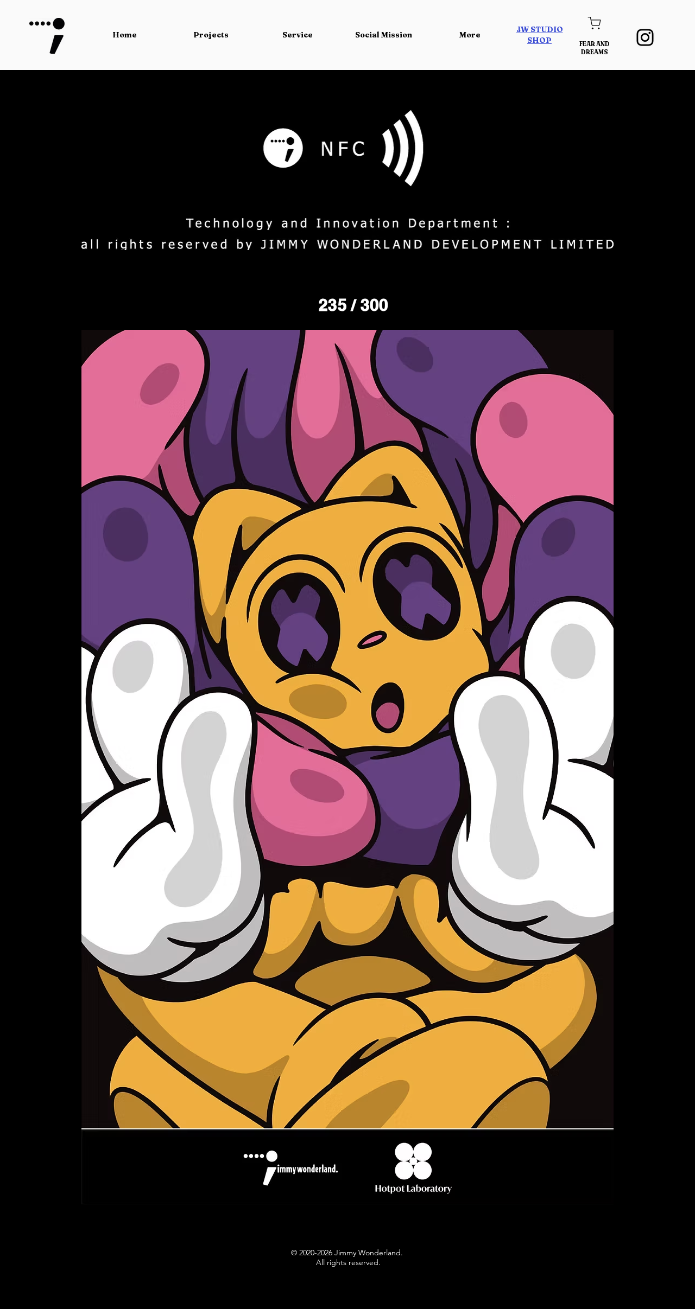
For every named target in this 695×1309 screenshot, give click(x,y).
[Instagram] (645, 37)
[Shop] (594, 23)
